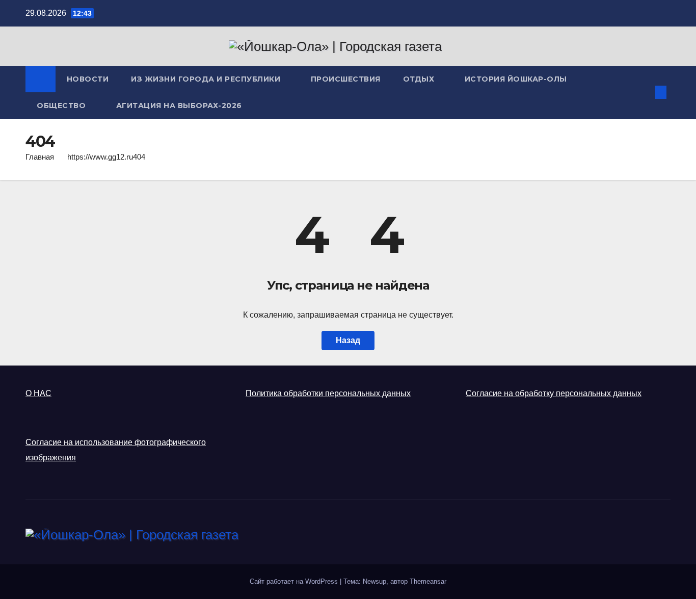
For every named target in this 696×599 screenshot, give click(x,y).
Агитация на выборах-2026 (179, 105)
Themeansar (428, 581)
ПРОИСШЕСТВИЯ (346, 79)
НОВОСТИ (88, 79)
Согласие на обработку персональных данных (553, 393)
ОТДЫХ (420, 79)
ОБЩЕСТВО (62, 105)
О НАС (38, 393)
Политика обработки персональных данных (328, 393)
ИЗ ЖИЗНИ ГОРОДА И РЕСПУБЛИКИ (207, 79)
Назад (348, 340)
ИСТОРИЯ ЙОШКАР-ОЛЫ (516, 79)
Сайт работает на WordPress (295, 581)
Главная (39, 156)
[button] (644, 92)
